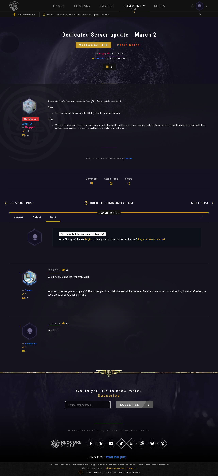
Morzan (128, 158)
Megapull (104, 53)
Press (73, 430)
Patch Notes (128, 45)
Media (159, 6)
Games (59, 6)
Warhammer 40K (93, 45)
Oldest (37, 217)
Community (134, 6)
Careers (107, 6)
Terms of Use (91, 430)
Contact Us (140, 430)
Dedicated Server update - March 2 (84, 234)
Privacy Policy (117, 430)
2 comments (109, 212)
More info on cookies (121, 468)
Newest (18, 217)
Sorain (100, 58)
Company (82, 6)
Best (53, 217)
